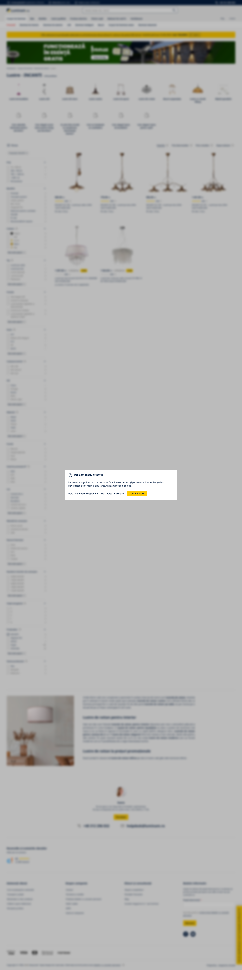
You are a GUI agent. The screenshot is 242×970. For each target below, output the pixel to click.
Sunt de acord (137, 493)
